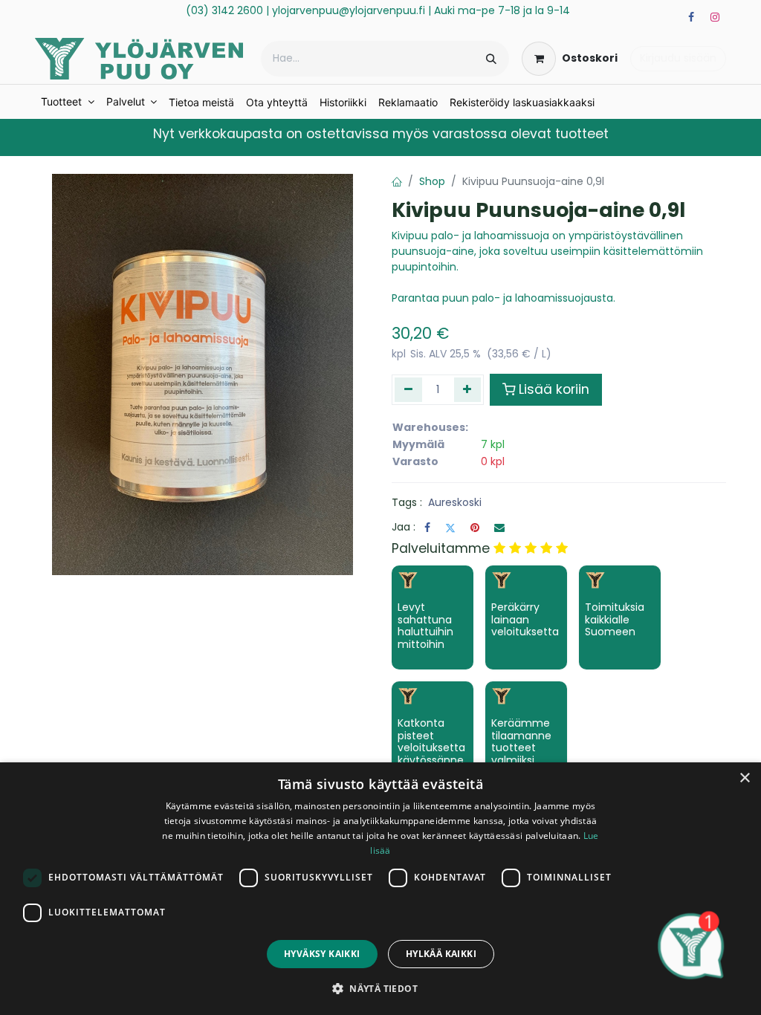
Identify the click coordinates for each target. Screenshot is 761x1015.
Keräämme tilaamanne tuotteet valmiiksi (521, 742)
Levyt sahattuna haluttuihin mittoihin (425, 626)
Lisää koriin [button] (554, 389)
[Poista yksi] (408, 389)
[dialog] (380, 888)
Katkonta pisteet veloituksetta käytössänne (431, 742)
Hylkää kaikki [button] (441, 953)
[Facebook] (691, 17)
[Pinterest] (474, 527)
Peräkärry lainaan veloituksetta (525, 620)
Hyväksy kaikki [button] (322, 953)
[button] (380, 988)
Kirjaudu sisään (678, 58)
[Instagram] (715, 17)
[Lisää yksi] (468, 389)
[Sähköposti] (499, 527)
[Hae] (491, 59)
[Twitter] (450, 527)
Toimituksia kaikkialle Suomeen (614, 620)
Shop (432, 181)
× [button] (744, 778)
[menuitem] (67, 102)
